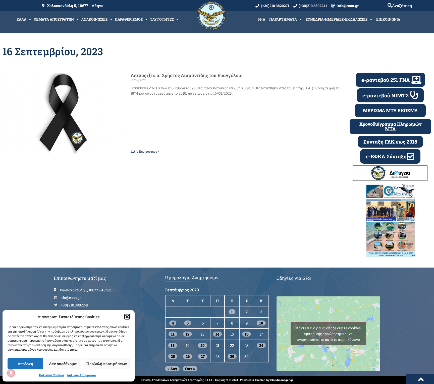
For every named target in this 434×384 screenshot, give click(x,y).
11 (173, 334)
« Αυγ (172, 368)
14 (217, 334)
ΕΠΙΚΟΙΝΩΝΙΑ (388, 19)
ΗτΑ (261, 19)
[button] (127, 316)
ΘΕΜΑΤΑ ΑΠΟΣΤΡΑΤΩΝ (54, 19)
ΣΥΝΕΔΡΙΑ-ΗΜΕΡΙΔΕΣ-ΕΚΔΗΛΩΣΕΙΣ (336, 19)
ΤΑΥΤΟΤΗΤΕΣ (162, 19)
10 (261, 323)
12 (187, 334)
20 (202, 345)
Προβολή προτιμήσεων (106, 363)
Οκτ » (190, 368)
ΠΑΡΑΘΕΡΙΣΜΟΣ (129, 19)
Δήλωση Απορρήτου (81, 375)
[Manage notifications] (11, 373)
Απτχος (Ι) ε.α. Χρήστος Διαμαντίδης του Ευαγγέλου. (186, 75)
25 (173, 356)
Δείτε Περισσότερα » (145, 151)
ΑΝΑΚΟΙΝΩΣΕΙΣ (94, 19)
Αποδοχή (25, 363)
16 (246, 334)
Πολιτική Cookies (51, 375)
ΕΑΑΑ (21, 19)
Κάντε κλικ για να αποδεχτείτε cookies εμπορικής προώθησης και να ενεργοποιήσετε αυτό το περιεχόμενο (328, 334)
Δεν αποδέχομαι (63, 363)
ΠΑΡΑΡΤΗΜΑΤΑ (283, 19)
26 (188, 356)
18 (173, 345)
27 (203, 356)
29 (232, 356)
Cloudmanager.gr (281, 380)
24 (261, 345)
